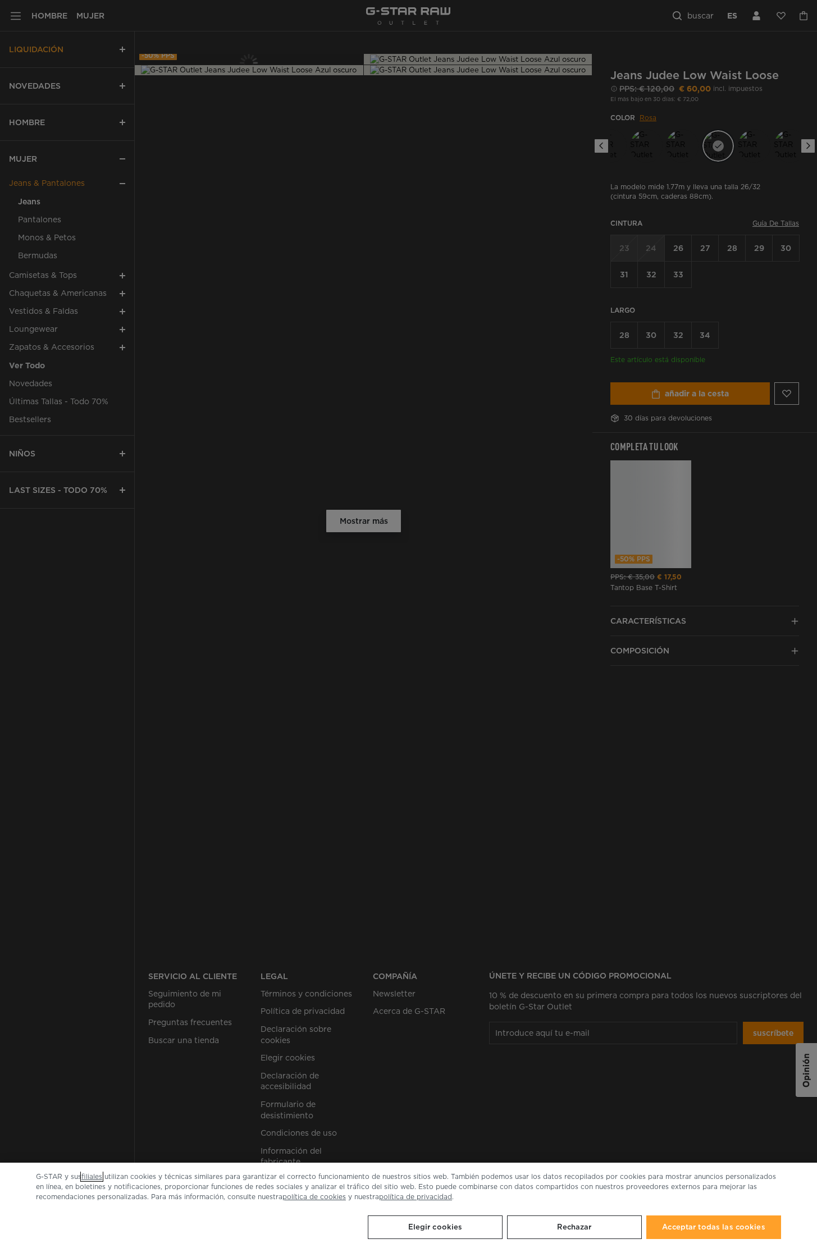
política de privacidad (415, 1196)
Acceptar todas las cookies (713, 1227)
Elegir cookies (435, 1227)
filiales (91, 1176)
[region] (408, 1205)
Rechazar (574, 1227)
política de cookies (314, 1196)
